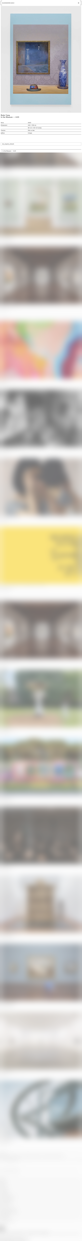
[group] (41, 59)
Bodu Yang (5, 115)
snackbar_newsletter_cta (74, 1239)
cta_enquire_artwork (8, 144)
